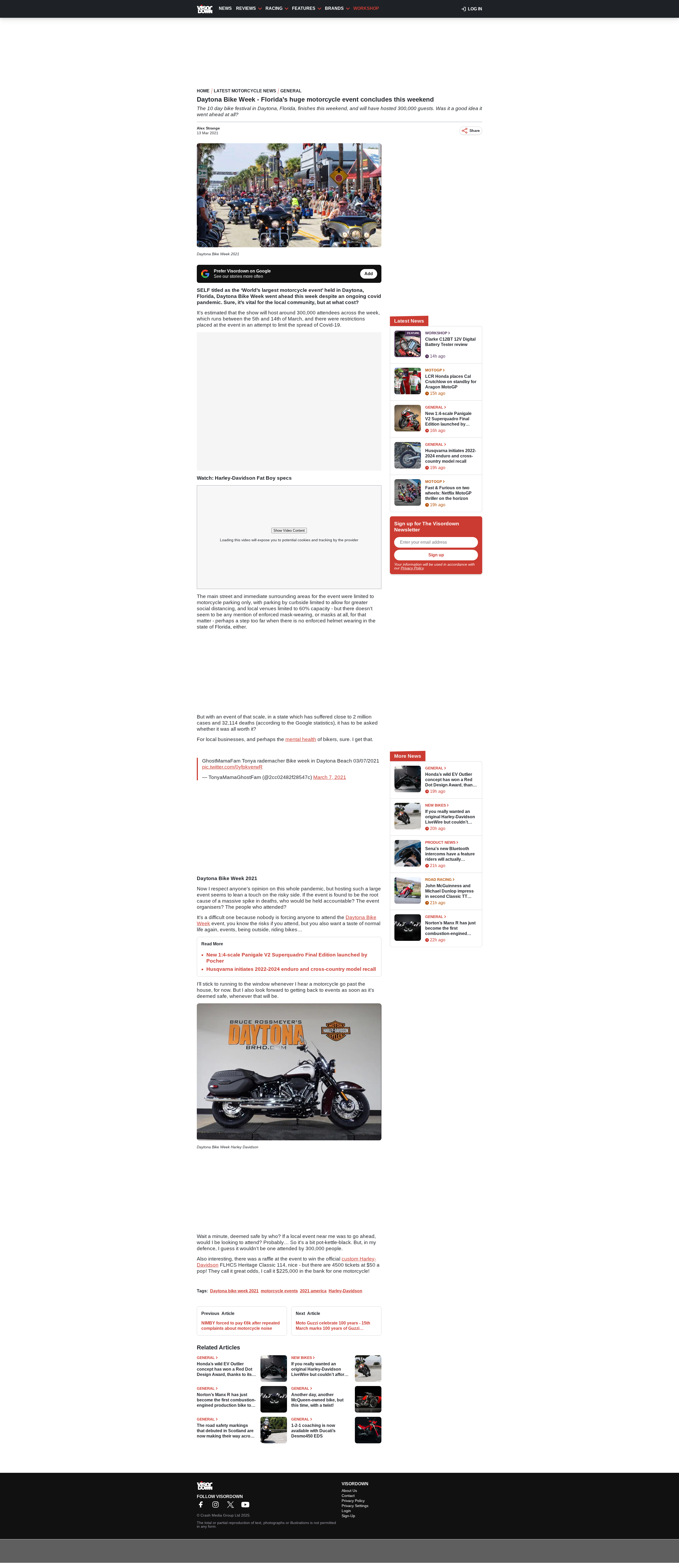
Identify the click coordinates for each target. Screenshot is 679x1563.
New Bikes (301, 1358)
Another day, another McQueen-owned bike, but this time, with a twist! (317, 1400)
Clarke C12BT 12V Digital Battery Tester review (450, 342)
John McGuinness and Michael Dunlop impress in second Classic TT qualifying (449, 891)
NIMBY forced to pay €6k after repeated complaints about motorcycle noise (240, 1326)
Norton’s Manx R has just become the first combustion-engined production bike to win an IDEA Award (226, 1400)
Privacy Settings (355, 1506)
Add (368, 273)
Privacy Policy (412, 568)
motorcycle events (279, 1291)
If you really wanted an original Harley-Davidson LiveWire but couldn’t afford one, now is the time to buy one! (319, 1369)
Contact (348, 1495)
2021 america (313, 1291)
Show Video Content (289, 530)
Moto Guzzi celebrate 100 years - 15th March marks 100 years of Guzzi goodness (333, 1326)
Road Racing (438, 879)
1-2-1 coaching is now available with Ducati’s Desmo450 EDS (313, 1430)
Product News (440, 842)
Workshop (366, 8)
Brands (334, 8)
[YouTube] (246, 1506)
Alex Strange (208, 128)
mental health (300, 739)
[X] (232, 1506)
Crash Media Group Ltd (220, 1515)
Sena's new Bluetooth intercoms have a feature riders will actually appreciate (450, 854)
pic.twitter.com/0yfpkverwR (232, 767)
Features (303, 8)
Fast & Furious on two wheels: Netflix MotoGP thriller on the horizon (448, 493)
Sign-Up (348, 1516)
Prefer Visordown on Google (242, 271)
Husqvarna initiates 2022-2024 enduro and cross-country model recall (291, 969)
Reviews (246, 8)
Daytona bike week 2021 (234, 1291)
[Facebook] (202, 1506)
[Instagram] (217, 1506)
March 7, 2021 (329, 777)
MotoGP (433, 370)
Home (203, 91)
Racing (273, 8)
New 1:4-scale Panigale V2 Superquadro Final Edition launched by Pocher (448, 419)
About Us (349, 1490)
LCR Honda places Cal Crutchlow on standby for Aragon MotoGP (450, 381)
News (225, 8)
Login (346, 1511)
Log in (475, 9)
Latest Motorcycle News (245, 91)
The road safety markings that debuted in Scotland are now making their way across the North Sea (226, 1431)
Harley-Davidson (345, 1291)
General (291, 91)
